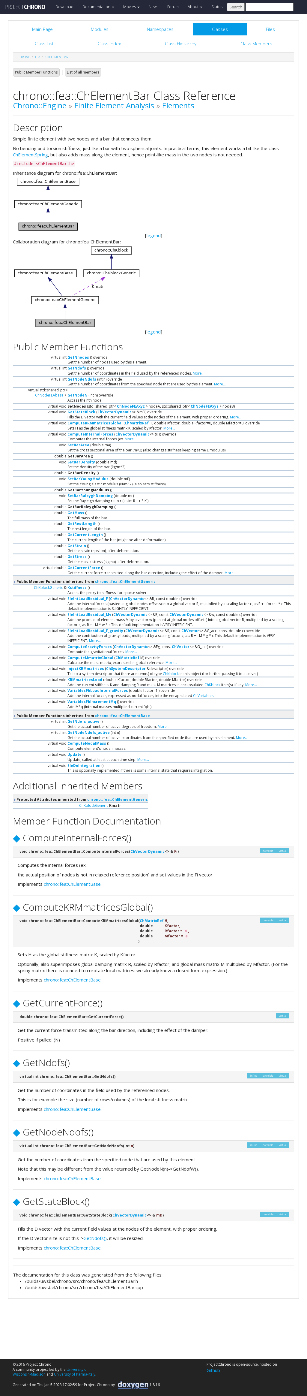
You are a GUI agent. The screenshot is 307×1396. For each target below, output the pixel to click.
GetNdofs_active (83, 721)
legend (154, 235)
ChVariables (203, 695)
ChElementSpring (30, 155)
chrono (24, 57)
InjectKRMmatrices (85, 668)
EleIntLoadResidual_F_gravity (95, 630)
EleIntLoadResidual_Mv (89, 614)
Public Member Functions (36, 72)
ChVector (190, 630)
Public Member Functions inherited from (86, 581)
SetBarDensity (81, 462)
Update (74, 754)
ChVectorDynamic (114, 412)
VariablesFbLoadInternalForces (97, 690)
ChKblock (171, 673)
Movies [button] (130, 6)
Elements (178, 105)
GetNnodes (78, 357)
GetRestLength (82, 523)
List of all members (83, 72)
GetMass (75, 512)
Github (213, 1370)
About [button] (193, 6)
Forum (173, 6)
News (153, 6)
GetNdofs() (95, 1238)
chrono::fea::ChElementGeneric (125, 581)
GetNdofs (76, 368)
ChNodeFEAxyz (131, 406)
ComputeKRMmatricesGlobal (95, 423)
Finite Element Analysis (114, 105)
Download (64, 6)
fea (37, 57)
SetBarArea (78, 445)
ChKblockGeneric (48, 587)
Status (216, 6)
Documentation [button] (96, 6)
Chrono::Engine (39, 105)
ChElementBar (56, 57)
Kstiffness (77, 587)
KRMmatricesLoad (84, 679)
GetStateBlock (81, 412)
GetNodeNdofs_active (88, 732)
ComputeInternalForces (90, 434)
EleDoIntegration (83, 765)
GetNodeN (77, 395)
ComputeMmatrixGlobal (90, 657)
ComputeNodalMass (86, 743)
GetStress (77, 556)
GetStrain (76, 545)
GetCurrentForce (83, 567)
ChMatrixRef (137, 423)
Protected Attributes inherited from (82, 799)
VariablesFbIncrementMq (91, 701)
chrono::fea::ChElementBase (122, 715)
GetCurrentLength (85, 534)
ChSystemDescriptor (126, 668)
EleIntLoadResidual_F (87, 598)
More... (198, 373)
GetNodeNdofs (81, 379)
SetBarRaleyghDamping (90, 495)
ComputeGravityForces (89, 646)
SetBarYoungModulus (88, 478)
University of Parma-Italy (74, 1374)
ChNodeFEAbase (49, 395)
